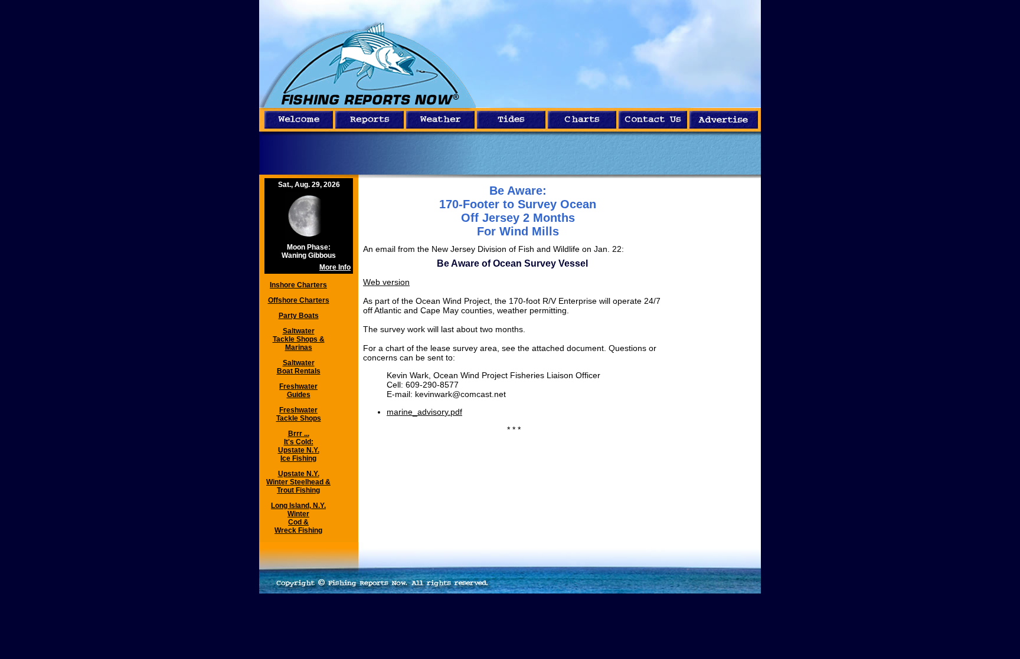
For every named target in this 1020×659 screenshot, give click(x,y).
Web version (386, 282)
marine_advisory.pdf (424, 412)
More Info (335, 267)
